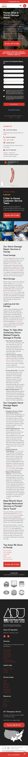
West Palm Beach (8, 559)
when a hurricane (16, 283)
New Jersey (6, 686)
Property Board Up (8, 660)
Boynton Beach (7, 550)
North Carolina (7, 693)
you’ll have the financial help (14, 361)
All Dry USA (18, 451)
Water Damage (7, 649)
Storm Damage (7, 655)
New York (5, 687)
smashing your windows (11, 292)
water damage (16, 270)
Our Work (5, 672)
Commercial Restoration (9, 662)
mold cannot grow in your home (14, 467)
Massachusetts (7, 689)
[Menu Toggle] (20, 5)
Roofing (5, 658)
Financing (5, 670)
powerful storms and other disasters (12, 514)
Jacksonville (6, 554)
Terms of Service (14, 117)
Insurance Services (8, 668)
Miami (4, 556)
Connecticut (6, 684)
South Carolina (7, 691)
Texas (4, 682)
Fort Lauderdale (7, 552)
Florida (5, 680)
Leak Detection (7, 656)
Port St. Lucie (7, 557)
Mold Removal (7, 651)
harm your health (12, 263)
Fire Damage (6, 653)
